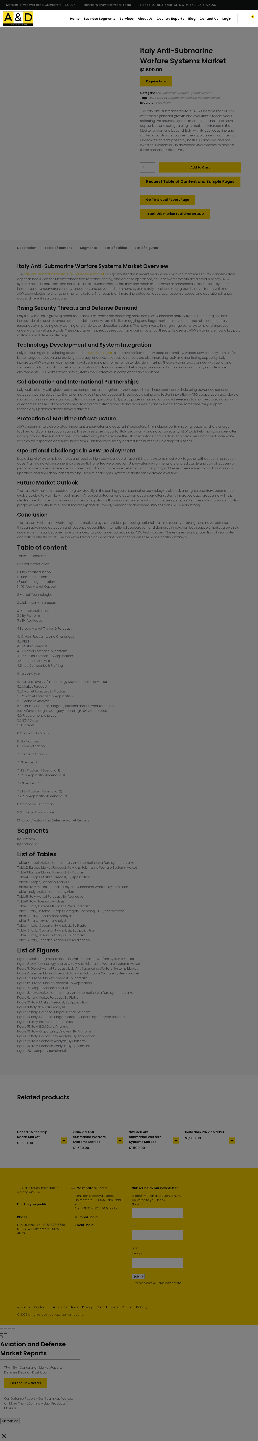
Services (127, 18)
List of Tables (116, 247)
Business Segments (99, 18)
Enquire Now (156, 81)
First (135, 1226)
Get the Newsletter (25, 1383)
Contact (40, 1307)
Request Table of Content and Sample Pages (190, 181)
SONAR (161, 98)
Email (137, 1254)
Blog (192, 18)
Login (226, 18)
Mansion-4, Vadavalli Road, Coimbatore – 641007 (40, 5)
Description (26, 247)
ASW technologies (97, 352)
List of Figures (146, 247)
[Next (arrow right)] (5, 1333)
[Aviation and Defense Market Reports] (18, 18)
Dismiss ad (10, 1421)
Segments (88, 247)
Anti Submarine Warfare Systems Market (183, 93)
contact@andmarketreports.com (107, 5)
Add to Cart (200, 167)
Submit (138, 1277)
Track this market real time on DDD (175, 213)
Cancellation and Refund (114, 1307)
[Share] (5, 1328)
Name (137, 1204)
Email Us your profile (31, 1204)
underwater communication (200, 98)
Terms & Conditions (64, 1307)
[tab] (26, 247)
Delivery (141, 1307)
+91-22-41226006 (93, 1208)
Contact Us (209, 18)
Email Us (112, 1208)
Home (75, 18)
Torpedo (173, 98)
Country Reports (170, 18)
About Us (145, 18)
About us (23, 1307)
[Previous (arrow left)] (1, 1333)
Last (135, 1248)
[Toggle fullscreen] (9, 1328)
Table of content (58, 247)
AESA (152, 98)
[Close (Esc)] (1, 1328)
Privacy (87, 1307)
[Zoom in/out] (13, 1328)
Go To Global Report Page (167, 199)
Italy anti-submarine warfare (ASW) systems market (64, 274)
